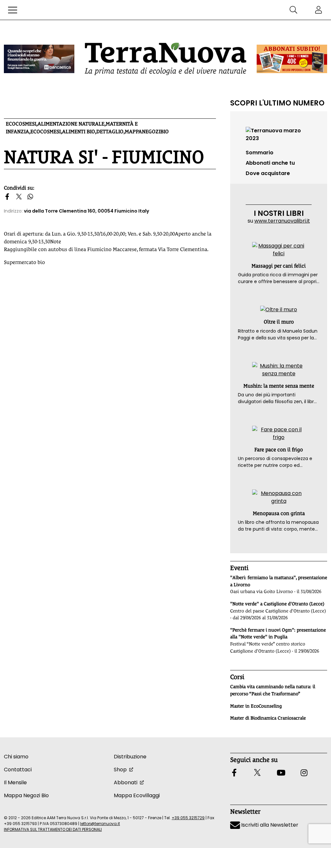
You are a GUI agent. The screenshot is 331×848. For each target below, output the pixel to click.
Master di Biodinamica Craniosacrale (268, 718)
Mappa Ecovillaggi (137, 795)
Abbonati (125, 782)
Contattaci (18, 769)
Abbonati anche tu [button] (270, 163)
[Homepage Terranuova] (165, 59)
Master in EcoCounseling (256, 706)
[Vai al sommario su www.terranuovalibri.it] (279, 134)
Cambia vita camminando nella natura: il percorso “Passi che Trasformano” (272, 690)
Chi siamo (16, 756)
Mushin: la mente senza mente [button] (278, 386)
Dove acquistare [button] (268, 173)
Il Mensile (15, 782)
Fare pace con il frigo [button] (278, 449)
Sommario (259, 152)
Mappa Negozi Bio (26, 795)
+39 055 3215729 (188, 817)
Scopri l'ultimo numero (277, 103)
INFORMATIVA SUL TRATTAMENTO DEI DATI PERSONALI (53, 829)
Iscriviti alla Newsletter (269, 825)
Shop (120, 769)
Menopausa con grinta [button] (279, 513)
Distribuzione (130, 756)
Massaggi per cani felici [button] (278, 266)
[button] (12, 10)
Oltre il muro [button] (279, 322)
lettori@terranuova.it (100, 823)
